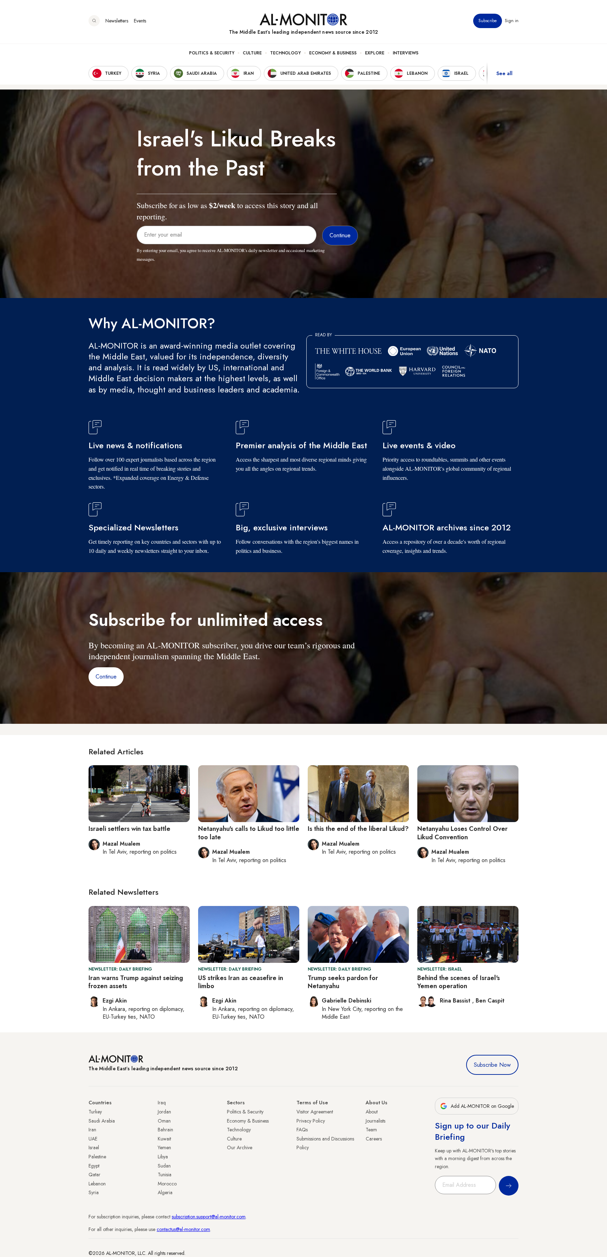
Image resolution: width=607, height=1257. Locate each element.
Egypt (94, 1165)
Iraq (162, 1102)
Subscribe (487, 21)
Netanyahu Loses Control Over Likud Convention (462, 832)
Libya (163, 1156)
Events (140, 20)
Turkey (95, 1111)
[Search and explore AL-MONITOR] (94, 20)
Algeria (165, 1192)
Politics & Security (211, 53)
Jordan (164, 1111)
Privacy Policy (310, 1120)
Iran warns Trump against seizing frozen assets (136, 982)
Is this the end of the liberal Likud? (358, 828)
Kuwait (164, 1138)
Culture (252, 53)
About (372, 1111)
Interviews (405, 53)
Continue (106, 677)
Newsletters (116, 20)
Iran (92, 1129)
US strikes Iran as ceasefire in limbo (240, 982)
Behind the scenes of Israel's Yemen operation (458, 982)
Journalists (375, 1120)
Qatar (94, 1174)
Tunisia (164, 1174)
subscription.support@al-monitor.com (209, 1216)
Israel (94, 1147)
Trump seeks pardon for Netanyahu (343, 982)
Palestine (97, 1156)
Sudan (164, 1165)
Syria (94, 1192)
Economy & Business (333, 53)
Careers (374, 1138)
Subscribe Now (492, 1065)
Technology (285, 53)
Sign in (511, 21)
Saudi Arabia (102, 1120)
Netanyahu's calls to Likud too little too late (248, 832)
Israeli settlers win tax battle (129, 828)
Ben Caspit (490, 1001)
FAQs (302, 1129)
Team (371, 1129)
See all (504, 73)
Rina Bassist (456, 1001)
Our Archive (239, 1147)
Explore (374, 53)
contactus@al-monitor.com (183, 1229)
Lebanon (97, 1183)
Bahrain (165, 1129)
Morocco (167, 1183)
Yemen (164, 1147)
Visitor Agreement (314, 1111)
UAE (93, 1138)
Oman (164, 1120)
